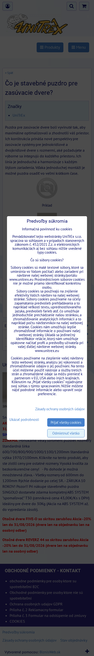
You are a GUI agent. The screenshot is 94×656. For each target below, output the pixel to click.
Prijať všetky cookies (66, 422)
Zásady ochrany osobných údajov (60, 409)
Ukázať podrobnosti (24, 420)
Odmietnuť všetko (66, 433)
